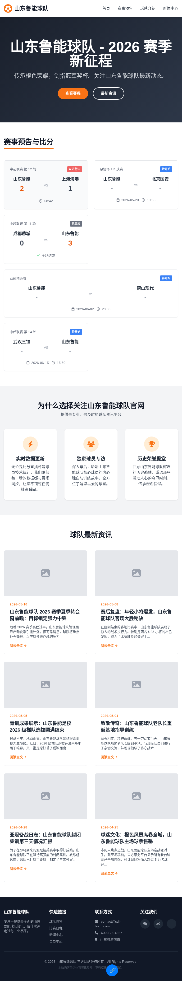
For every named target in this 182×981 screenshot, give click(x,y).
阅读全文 (17, 645)
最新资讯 (108, 93)
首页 (106, 8)
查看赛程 (73, 93)
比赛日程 (56, 928)
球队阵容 (56, 921)
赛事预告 (125, 8)
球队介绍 (147, 8)
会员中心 (56, 941)
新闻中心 (170, 8)
